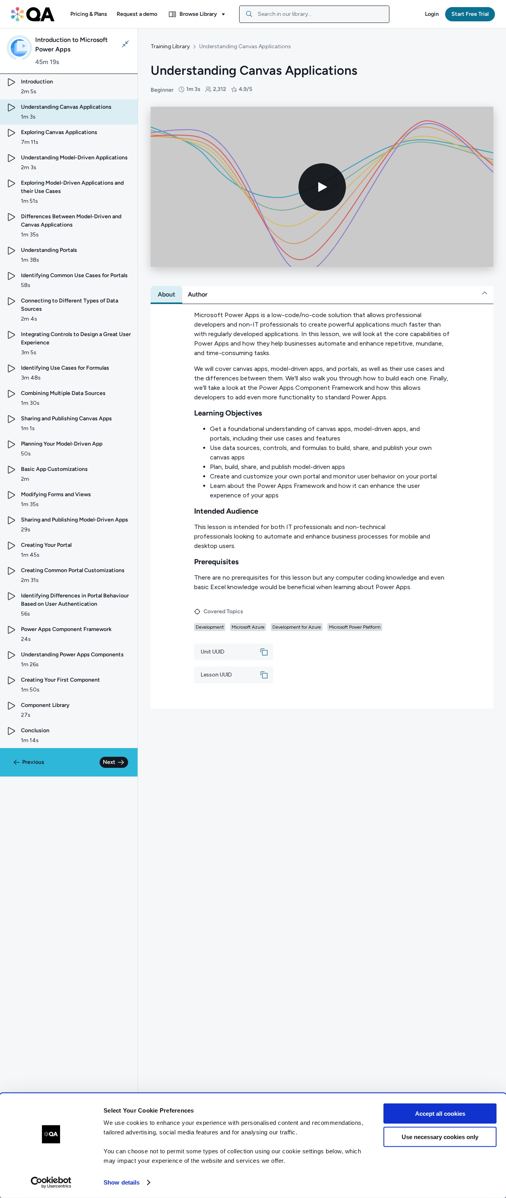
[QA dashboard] (33, 14)
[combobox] (314, 14)
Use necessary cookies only (440, 1136)
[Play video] (322, 187)
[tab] (166, 294)
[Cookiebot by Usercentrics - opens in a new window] (51, 1183)
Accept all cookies (440, 1113)
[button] (88, 14)
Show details (122, 1182)
